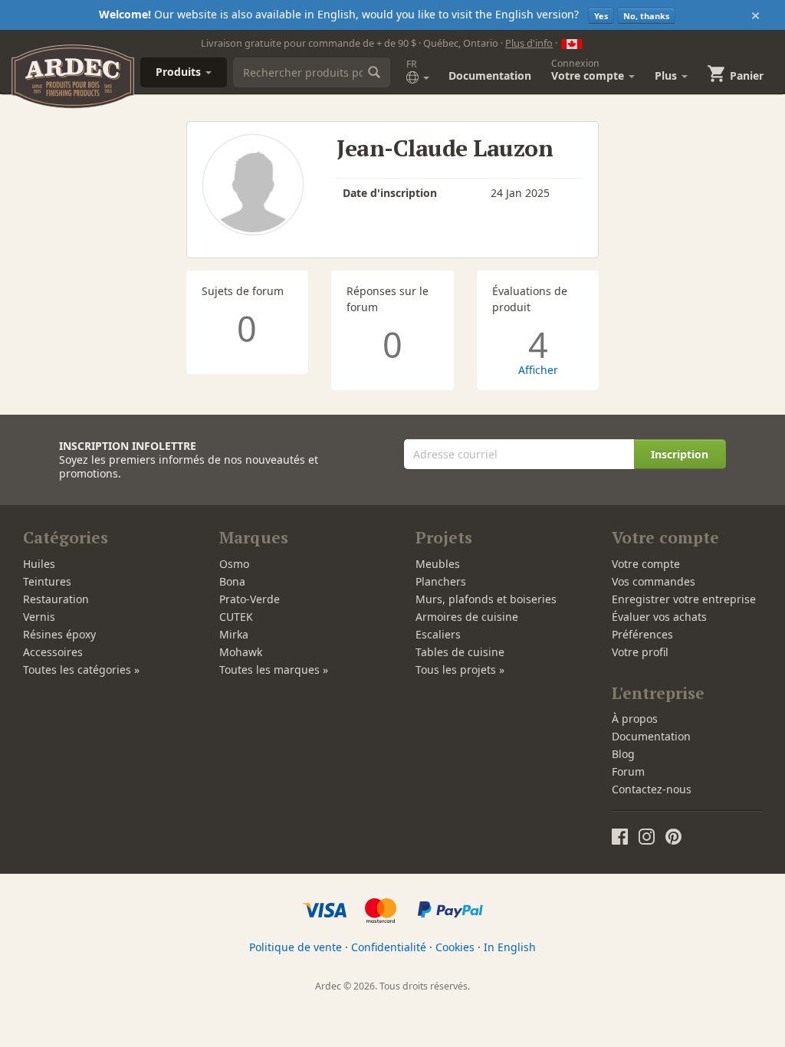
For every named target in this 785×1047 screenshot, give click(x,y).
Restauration (56, 599)
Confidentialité (388, 947)
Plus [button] (667, 75)
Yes (601, 15)
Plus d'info (529, 43)
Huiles (39, 563)
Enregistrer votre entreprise (684, 599)
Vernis (39, 616)
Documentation (489, 75)
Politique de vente (295, 947)
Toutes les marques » (273, 669)
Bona (232, 581)
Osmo (234, 563)
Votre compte (646, 563)
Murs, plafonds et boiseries (486, 599)
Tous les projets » (459, 669)
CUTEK (236, 616)
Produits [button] (180, 71)
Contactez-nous (651, 789)
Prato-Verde (249, 599)
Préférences (642, 634)
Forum (628, 771)
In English (510, 947)
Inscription (679, 454)
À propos (635, 718)
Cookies (455, 947)
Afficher (538, 370)
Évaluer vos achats (659, 616)
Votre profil (640, 652)
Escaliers (438, 634)
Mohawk (240, 652)
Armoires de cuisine (466, 616)
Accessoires (53, 652)
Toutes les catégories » (81, 669)
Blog (623, 754)
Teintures (47, 581)
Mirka (233, 634)
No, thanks (646, 15)
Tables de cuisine (459, 652)
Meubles (437, 563)
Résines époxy (59, 634)
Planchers (440, 581)
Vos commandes (653, 581)
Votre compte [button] (589, 70)
